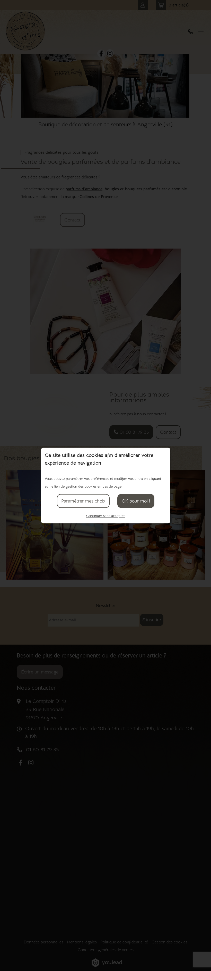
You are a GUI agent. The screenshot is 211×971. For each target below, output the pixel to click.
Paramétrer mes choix (83, 501)
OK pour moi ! (136, 501)
